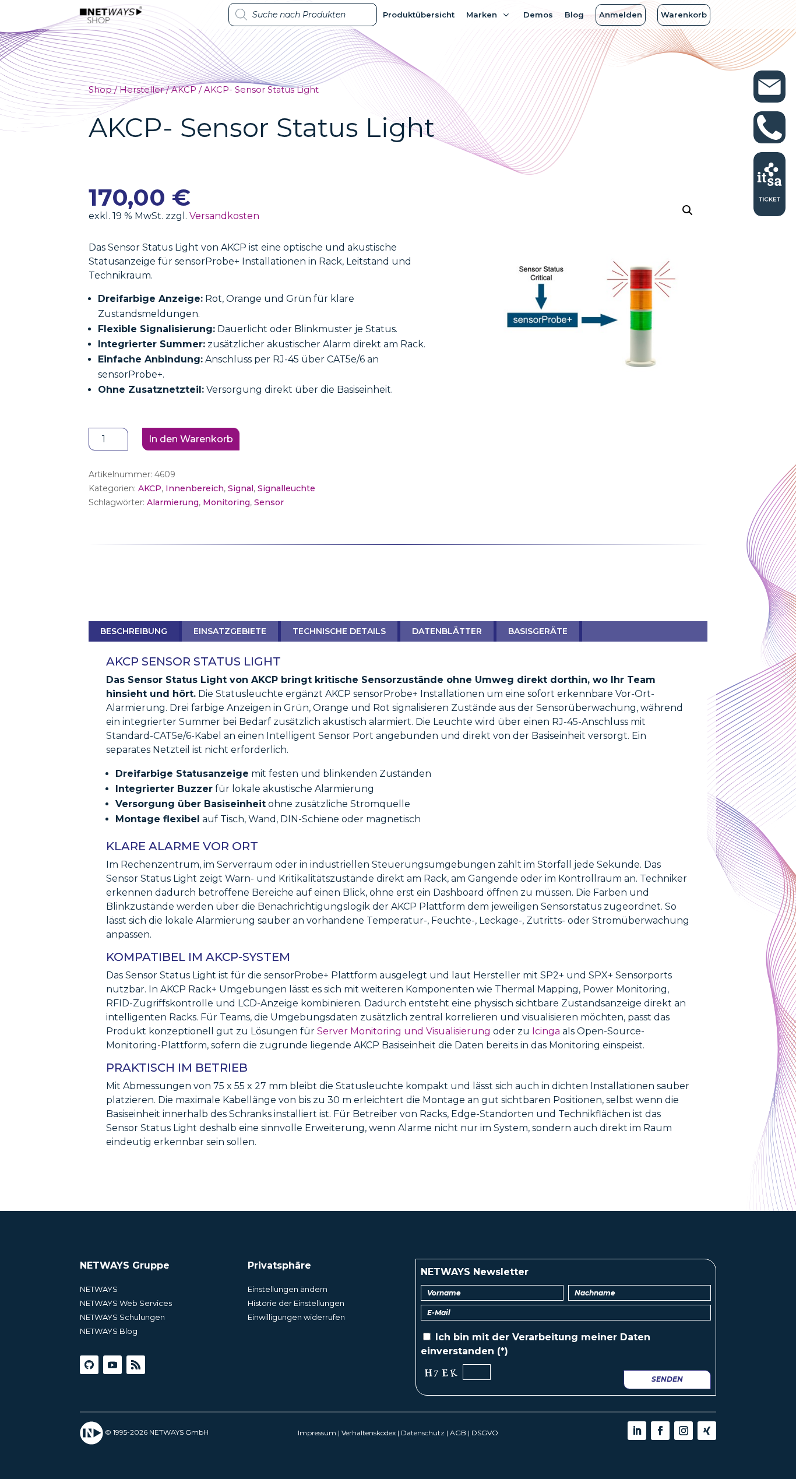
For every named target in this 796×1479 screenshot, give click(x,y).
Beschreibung (133, 631)
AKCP (183, 89)
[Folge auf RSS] (135, 1364)
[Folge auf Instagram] (683, 1430)
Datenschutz (423, 1432)
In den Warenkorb (191, 439)
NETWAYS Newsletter (475, 1271)
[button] (687, 210)
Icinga (546, 1031)
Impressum (317, 1432)
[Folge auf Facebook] (660, 1430)
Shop (100, 89)
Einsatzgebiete (229, 631)
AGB (458, 1432)
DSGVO (484, 1432)
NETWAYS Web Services (126, 1303)
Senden (667, 1379)
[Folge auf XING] (707, 1430)
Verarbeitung (545, 1337)
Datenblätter (447, 631)
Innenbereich (194, 488)
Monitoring (226, 502)
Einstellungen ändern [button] (287, 1289)
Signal (240, 488)
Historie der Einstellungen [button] (296, 1303)
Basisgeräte (538, 631)
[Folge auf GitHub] (89, 1364)
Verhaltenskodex (368, 1432)
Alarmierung (173, 502)
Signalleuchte (286, 488)
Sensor (269, 502)
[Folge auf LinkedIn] (637, 1430)
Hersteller (141, 89)
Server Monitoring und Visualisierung (404, 1031)
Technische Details (339, 631)
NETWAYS (99, 1289)
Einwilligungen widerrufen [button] (296, 1317)
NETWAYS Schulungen (122, 1317)
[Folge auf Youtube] (112, 1364)
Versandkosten (224, 215)
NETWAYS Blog (109, 1331)
